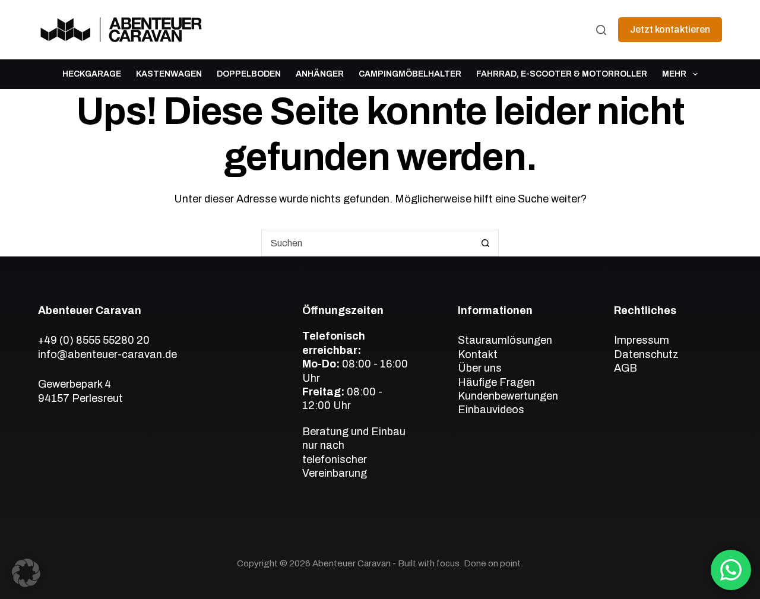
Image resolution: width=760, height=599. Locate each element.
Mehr (674, 73)
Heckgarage (91, 73)
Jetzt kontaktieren (670, 29)
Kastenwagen (169, 73)
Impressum (641, 340)
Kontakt (478, 354)
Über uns (480, 368)
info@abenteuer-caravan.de (107, 354)
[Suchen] (601, 30)
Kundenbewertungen (508, 396)
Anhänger (320, 73)
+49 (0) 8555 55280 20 (94, 340)
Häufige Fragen (496, 382)
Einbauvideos (491, 410)
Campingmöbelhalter (410, 73)
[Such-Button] (485, 243)
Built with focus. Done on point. (460, 563)
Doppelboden (249, 73)
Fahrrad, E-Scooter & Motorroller (561, 73)
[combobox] (367, 243)
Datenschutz (646, 354)
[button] (26, 573)
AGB (625, 368)
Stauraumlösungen (505, 340)
